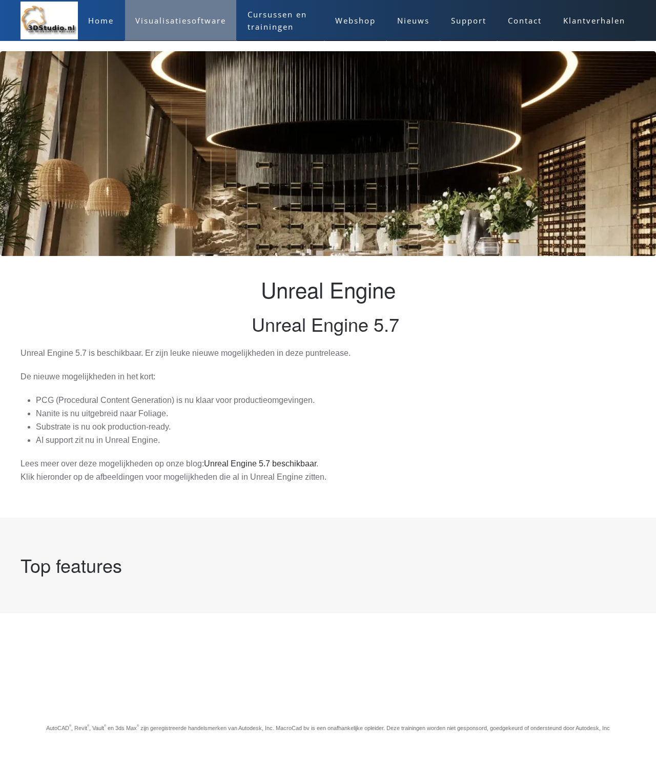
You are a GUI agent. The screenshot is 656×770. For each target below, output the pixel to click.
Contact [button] (525, 20)
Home (101, 20)
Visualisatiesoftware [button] (180, 20)
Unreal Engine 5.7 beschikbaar (260, 463)
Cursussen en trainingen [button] (277, 20)
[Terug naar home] (49, 20)
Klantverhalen (594, 20)
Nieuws (413, 20)
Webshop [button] (355, 20)
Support (468, 20)
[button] (19, 153)
